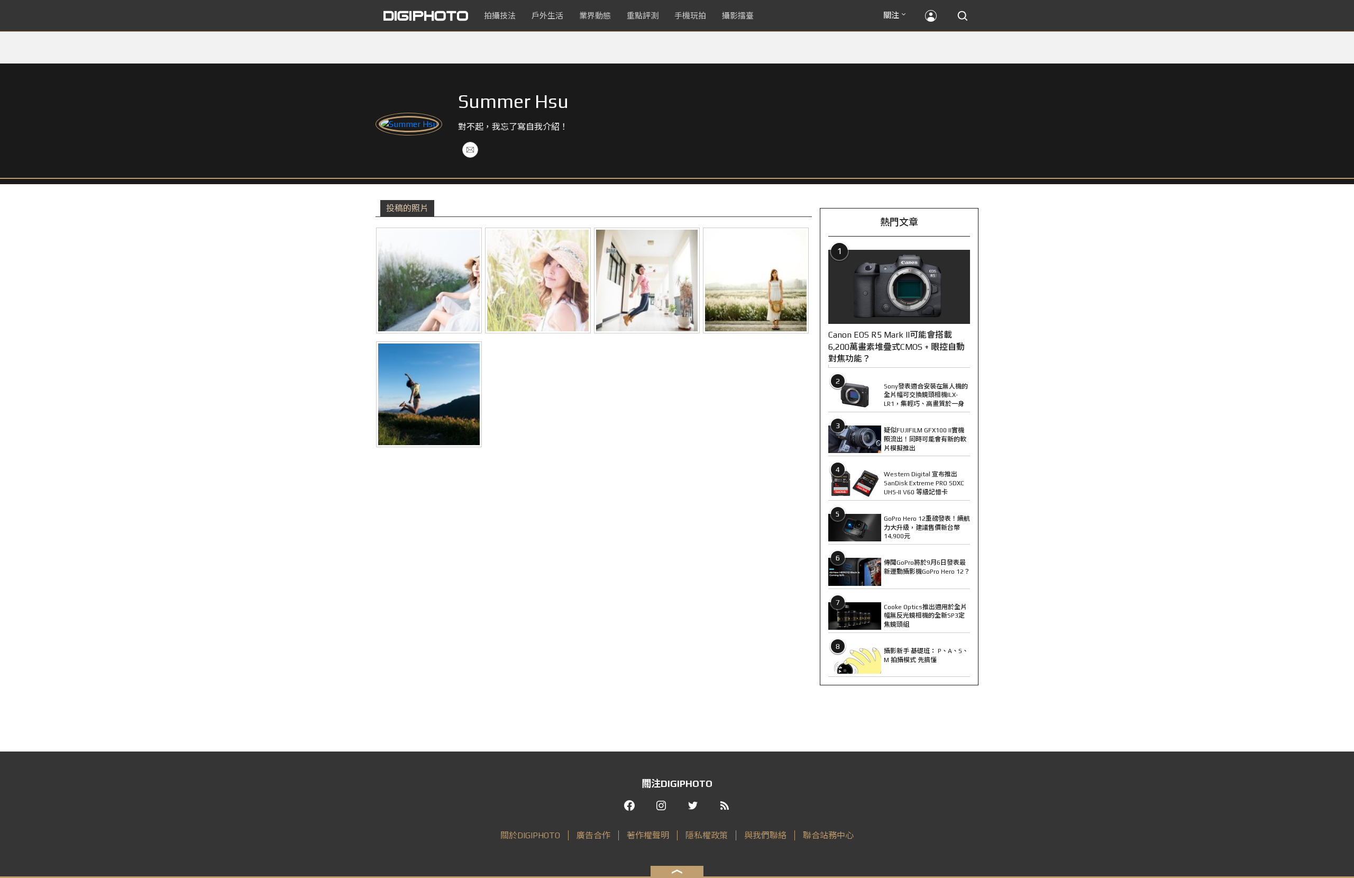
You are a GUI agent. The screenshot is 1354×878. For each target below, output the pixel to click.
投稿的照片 (407, 208)
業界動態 (595, 15)
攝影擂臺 (738, 15)
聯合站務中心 (828, 835)
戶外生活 (547, 15)
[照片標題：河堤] (756, 280)
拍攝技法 (500, 15)
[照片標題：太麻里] (429, 394)
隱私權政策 (706, 835)
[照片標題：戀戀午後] (538, 280)
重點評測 (642, 15)
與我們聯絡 (765, 835)
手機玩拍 (690, 15)
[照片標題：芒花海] (429, 280)
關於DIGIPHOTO (530, 835)
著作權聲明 (648, 835)
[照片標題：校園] (647, 280)
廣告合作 (593, 835)
